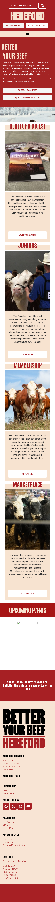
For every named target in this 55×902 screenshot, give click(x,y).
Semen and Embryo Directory (14, 845)
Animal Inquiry (8, 761)
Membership (8, 770)
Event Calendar (8, 793)
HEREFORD (27, 16)
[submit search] (42, 6)
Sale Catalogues (9, 842)
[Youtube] (28, 806)
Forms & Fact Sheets (11, 764)
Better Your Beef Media (11, 767)
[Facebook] (6, 806)
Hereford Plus (8, 828)
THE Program (8, 822)
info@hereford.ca (10, 872)
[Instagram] (20, 806)
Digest (5, 790)
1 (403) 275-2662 (9, 875)
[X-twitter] (13, 806)
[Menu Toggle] (27, 33)
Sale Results (7, 839)
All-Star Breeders (9, 825)
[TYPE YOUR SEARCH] (23, 6)
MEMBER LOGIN (11, 776)
